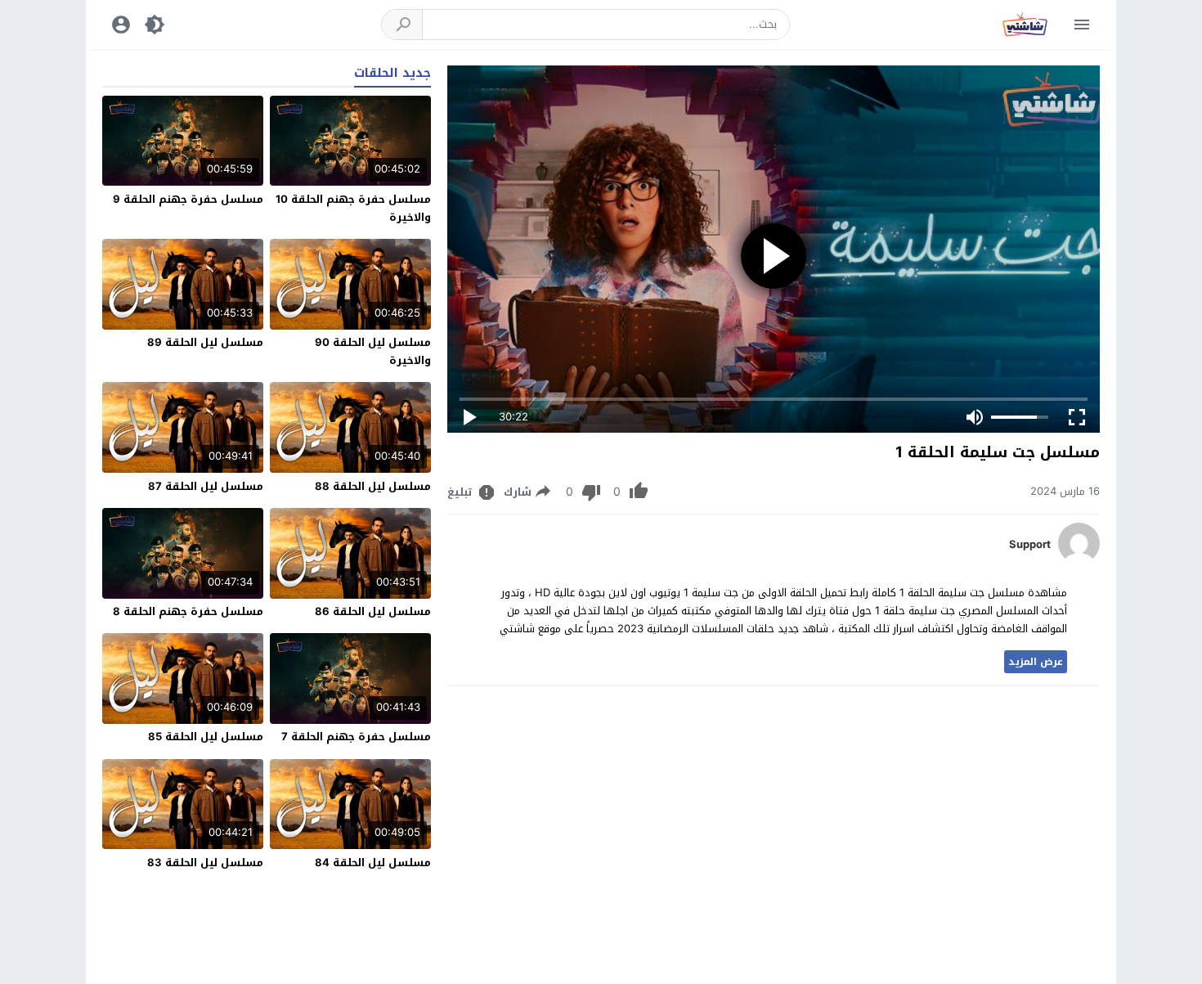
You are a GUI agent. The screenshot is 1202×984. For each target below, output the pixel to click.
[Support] (1079, 560)
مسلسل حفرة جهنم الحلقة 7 (356, 736)
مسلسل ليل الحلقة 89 (205, 342)
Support (1030, 545)
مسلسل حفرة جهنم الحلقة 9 (188, 199)
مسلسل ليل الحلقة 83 (205, 862)
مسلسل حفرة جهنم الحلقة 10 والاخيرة (353, 208)
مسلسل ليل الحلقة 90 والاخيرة (373, 351)
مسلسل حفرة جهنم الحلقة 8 (188, 611)
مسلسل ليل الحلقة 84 (373, 862)
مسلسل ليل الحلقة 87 (205, 486)
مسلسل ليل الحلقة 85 (205, 736)
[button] (402, 24)
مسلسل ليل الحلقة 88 (373, 486)
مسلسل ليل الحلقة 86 (373, 611)
